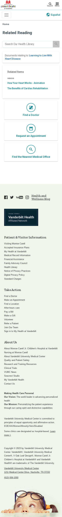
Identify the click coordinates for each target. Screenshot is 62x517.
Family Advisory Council (15, 263)
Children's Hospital (8, 4)
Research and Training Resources (20, 364)
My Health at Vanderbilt (15, 251)
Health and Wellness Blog (40, 197)
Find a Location (11, 304)
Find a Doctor (10, 296)
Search (50, 6)
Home (5, 24)
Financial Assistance (14, 259)
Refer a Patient (11, 323)
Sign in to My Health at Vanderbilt (20, 331)
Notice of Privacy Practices (17, 271)
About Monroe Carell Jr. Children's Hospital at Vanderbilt (31, 348)
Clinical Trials (10, 368)
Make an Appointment (14, 300)
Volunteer (8, 319)
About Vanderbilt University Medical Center (24, 356)
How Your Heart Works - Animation (26, 83)
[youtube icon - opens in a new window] (19, 197)
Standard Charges (12, 279)
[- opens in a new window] (21, 217)
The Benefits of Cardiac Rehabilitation (27, 88)
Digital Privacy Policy (14, 275)
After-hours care (12, 308)
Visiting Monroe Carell (14, 243)
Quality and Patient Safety (16, 360)
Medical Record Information (17, 255)
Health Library (10, 267)
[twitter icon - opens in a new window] (12, 197)
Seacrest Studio (12, 376)
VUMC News (10, 372)
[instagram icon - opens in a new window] (27, 197)
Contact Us (9, 383)
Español (55, 14)
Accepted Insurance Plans (16, 247)
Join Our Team (11, 327)
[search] (28, 44)
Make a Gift (9, 315)
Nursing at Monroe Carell (16, 352)
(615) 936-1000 (11, 477)
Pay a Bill (8, 312)
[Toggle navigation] (6, 15)
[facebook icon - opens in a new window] (6, 197)
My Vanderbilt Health (14, 380)
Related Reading (17, 32)
